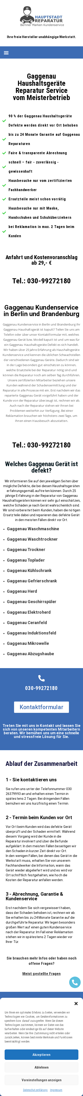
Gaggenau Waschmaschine (33, 528)
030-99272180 (41, 688)
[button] (76, 1003)
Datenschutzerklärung (35, 1090)
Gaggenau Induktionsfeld (31, 633)
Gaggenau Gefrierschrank (32, 580)
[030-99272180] (41, 678)
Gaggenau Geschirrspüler (31, 601)
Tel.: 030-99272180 (41, 280)
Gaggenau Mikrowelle (28, 643)
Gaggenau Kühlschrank (29, 570)
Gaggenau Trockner (26, 549)
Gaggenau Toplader (26, 560)
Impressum (56, 1090)
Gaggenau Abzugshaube (30, 653)
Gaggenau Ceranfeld (27, 622)
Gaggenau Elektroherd (29, 612)
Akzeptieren (41, 1055)
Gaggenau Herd (22, 591)
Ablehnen (42, 1067)
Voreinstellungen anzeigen (42, 1080)
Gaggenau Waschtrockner (32, 539)
